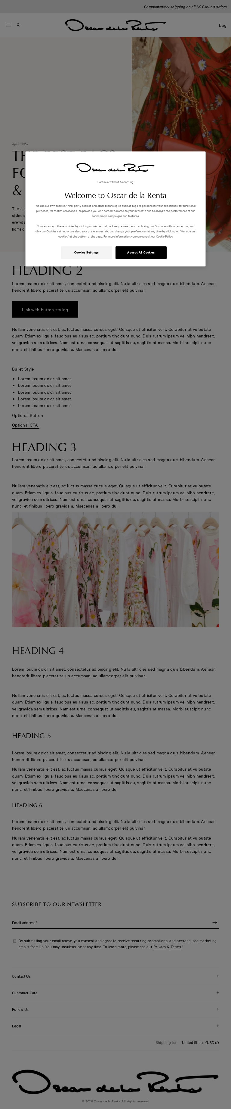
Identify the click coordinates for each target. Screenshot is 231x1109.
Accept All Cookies (141, 252)
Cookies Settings (86, 252)
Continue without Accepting (115, 181)
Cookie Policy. (164, 236)
